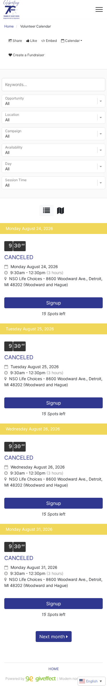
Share (17, 40)
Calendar (72, 40)
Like (33, 40)
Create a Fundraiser (28, 55)
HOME (54, 669)
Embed (51, 40)
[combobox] (53, 101)
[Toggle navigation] (99, 9)
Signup (53, 303)
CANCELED (18, 257)
